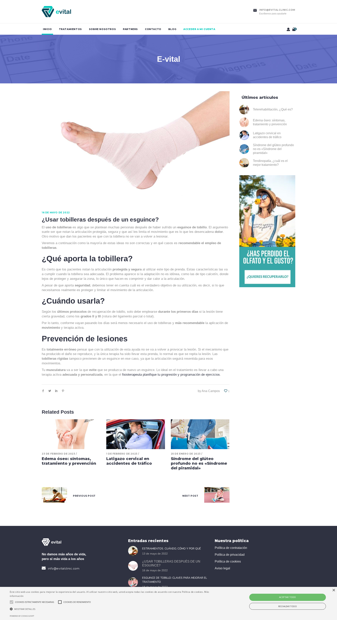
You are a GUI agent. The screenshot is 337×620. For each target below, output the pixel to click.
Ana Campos (211, 391)
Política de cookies (228, 561)
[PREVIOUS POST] (54, 495)
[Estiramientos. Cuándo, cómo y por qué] (134, 551)
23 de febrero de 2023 (58, 453)
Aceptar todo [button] (287, 597)
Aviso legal (222, 568)
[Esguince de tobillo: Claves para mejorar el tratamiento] (134, 582)
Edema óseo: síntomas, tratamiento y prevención (69, 461)
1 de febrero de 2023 (121, 453)
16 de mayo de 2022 (56, 212)
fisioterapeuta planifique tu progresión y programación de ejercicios (171, 374)
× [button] (333, 590)
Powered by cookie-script (22, 616)
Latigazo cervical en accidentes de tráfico (129, 461)
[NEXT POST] (217, 495)
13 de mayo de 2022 (155, 553)
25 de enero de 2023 (186, 453)
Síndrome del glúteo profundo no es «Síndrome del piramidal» (199, 463)
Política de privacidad (230, 554)
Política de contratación (231, 547)
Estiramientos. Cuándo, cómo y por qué (171, 548)
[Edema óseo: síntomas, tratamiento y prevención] (71, 434)
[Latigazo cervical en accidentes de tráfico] (135, 434)
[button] (113, 609)
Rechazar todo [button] (287, 606)
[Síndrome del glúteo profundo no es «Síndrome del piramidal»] (200, 434)
